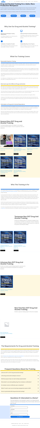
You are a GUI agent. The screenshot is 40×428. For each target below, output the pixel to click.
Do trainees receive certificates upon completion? (12, 385)
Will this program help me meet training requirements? (13, 378)
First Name (12, 405)
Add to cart (2, 175)
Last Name (12, 409)
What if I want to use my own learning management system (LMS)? (16, 388)
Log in (27, 425)
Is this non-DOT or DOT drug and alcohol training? (12, 372)
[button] (20, 372)
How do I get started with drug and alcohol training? (12, 391)
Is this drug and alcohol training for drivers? (11, 375)
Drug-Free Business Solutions (5, 1)
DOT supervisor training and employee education (9, 191)
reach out (3, 208)
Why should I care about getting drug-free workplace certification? (16, 382)
